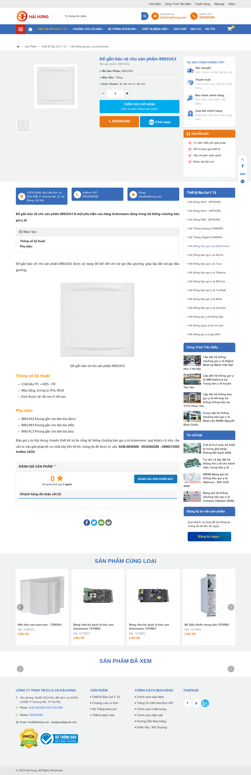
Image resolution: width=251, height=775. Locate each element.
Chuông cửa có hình (87, 29)
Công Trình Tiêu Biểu (178, 3)
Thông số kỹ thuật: (33, 241)
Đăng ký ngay (208, 536)
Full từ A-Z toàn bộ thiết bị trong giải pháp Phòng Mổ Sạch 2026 (219, 448)
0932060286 (36, 714)
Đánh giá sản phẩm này (155, 479)
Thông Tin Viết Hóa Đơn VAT (155, 703)
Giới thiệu (155, 3)
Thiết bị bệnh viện (155, 29)
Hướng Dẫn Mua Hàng (151, 721)
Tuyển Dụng (203, 3)
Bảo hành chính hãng (209, 95)
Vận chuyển (203, 67)
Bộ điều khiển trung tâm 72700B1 (207, 624)
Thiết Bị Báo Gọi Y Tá (52, 29)
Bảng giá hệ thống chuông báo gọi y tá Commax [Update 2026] (218, 496)
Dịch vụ (196, 29)
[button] (18, 86)
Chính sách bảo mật (149, 715)
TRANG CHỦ (30, 29)
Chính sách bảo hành (150, 697)
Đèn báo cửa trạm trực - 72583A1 (40, 624)
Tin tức (210, 29)
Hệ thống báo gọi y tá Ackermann (90, 46)
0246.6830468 (37, 707)
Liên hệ (224, 37)
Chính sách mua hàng (154, 690)
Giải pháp (180, 29)
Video (231, 3)
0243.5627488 (55, 707)
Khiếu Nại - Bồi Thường (151, 727)
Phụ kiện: (26, 246)
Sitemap (219, 3)
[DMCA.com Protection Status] (29, 738)
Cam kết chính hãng (208, 110)
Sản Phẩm (31, 46)
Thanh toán (203, 79)
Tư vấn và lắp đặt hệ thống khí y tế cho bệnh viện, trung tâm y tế (219, 463)
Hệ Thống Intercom (122, 29)
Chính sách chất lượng (151, 709)
